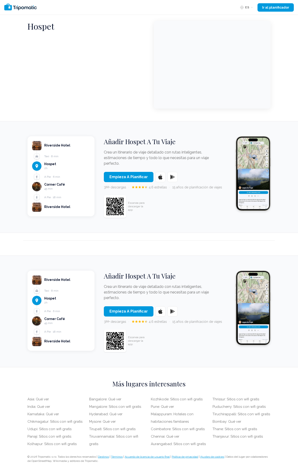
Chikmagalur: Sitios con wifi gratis (54, 421)
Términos (117, 456)
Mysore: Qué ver (102, 421)
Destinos (103, 456)
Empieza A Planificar (128, 177)
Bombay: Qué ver (227, 421)
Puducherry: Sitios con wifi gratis (239, 407)
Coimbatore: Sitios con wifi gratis (178, 429)
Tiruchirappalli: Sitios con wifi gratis (241, 414)
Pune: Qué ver (162, 407)
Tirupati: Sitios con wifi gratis (112, 429)
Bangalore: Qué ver (105, 399)
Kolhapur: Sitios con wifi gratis (52, 444)
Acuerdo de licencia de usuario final (147, 456)
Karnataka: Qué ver (43, 414)
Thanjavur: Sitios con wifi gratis (238, 436)
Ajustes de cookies (212, 456)
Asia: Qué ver (38, 399)
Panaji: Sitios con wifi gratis (49, 436)
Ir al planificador (275, 7)
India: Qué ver (38, 407)
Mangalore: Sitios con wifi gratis (115, 407)
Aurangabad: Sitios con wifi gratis (178, 444)
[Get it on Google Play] (172, 177)
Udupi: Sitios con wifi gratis (49, 429)
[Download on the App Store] (160, 177)
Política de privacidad (185, 456)
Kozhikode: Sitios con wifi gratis (177, 399)
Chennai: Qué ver (165, 436)
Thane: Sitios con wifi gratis (235, 429)
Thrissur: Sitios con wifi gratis (236, 399)
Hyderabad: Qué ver (105, 414)
